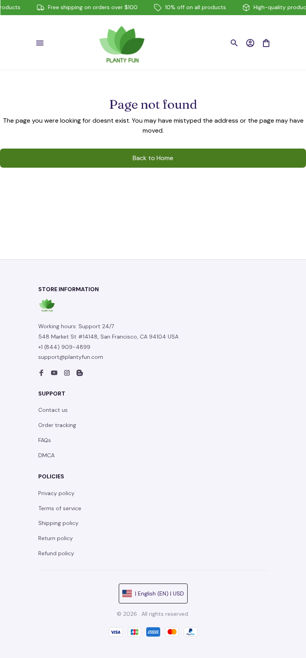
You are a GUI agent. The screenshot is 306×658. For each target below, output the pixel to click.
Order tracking (57, 425)
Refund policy (56, 553)
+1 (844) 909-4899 (64, 347)
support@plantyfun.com (70, 356)
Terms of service (59, 508)
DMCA (46, 455)
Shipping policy (58, 523)
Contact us (53, 409)
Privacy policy (56, 493)
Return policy (55, 538)
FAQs (44, 440)
